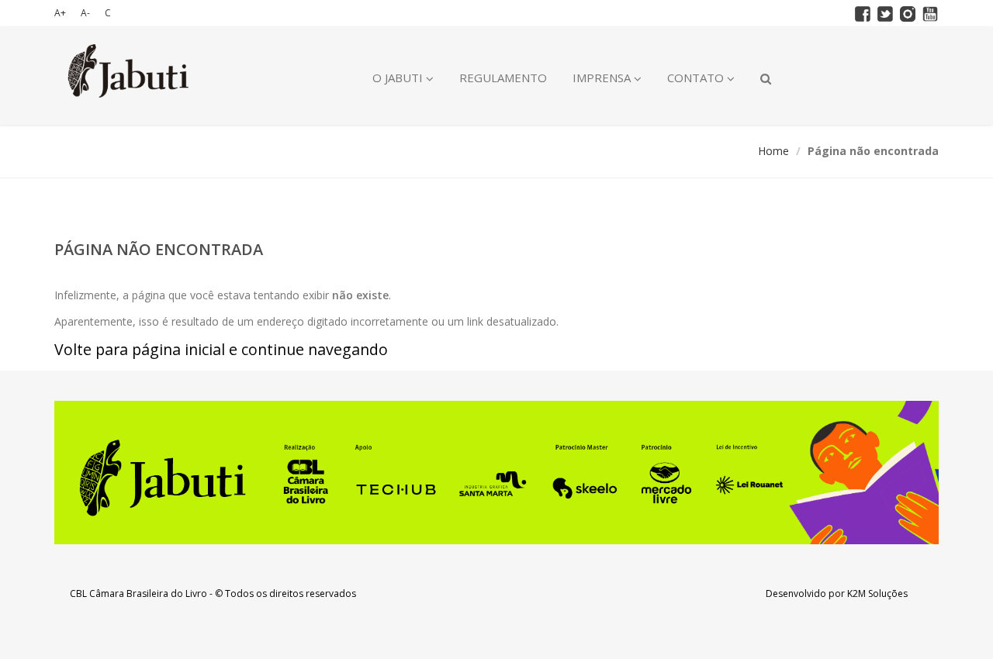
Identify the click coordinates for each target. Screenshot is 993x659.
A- (85, 12)
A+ (60, 12)
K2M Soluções (877, 593)
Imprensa (603, 77)
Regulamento (503, 77)
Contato (697, 77)
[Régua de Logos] (496, 472)
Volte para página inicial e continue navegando (221, 349)
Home (773, 150)
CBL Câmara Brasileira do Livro (138, 593)
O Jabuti (399, 77)
